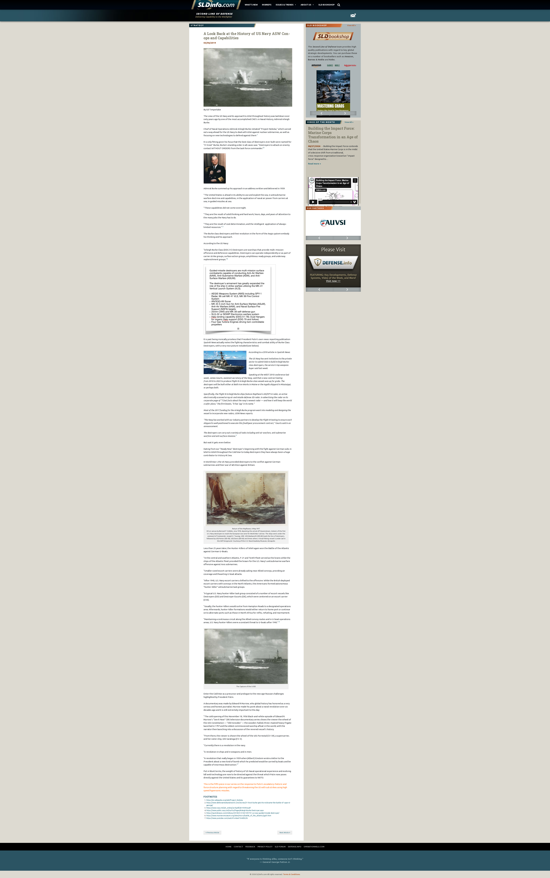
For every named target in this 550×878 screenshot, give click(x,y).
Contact (238, 846)
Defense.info (294, 846)
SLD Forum (280, 846)
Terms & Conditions (291, 874)
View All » (351, 25)
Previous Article (213, 832)
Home (228, 846)
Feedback (250, 846)
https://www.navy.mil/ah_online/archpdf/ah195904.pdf (228, 808)
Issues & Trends (284, 5)
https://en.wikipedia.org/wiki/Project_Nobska (224, 800)
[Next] (344, 113)
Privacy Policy (265, 846)
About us (306, 5)
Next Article (284, 832)
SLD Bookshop (326, 5)
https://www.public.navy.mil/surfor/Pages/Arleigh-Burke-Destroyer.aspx (235, 810)
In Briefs (266, 5)
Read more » (314, 163)
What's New (251, 5)
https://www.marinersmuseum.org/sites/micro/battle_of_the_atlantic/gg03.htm (238, 816)
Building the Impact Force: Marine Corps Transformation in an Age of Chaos (333, 135)
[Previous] (321, 113)
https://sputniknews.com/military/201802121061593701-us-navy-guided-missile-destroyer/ (242, 813)
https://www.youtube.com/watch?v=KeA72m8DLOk (227, 818)
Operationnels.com (314, 846)
